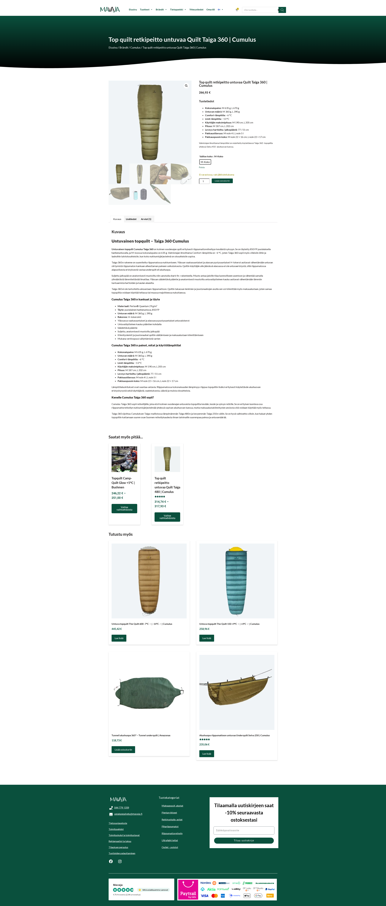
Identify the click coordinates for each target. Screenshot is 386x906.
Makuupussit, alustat (172, 805)
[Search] (282, 10)
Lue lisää (119, 638)
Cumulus (135, 47)
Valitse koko (206, 156)
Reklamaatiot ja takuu (120, 841)
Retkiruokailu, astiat (172, 819)
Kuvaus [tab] (117, 219)
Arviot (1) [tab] (146, 219)
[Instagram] (120, 861)
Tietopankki (176, 9)
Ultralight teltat (170, 840)
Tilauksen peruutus (118, 847)
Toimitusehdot (116, 829)
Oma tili (210, 9)
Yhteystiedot (196, 9)
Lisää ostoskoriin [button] (123, 749)
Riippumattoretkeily (172, 833)
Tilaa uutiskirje (244, 840)
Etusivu (133, 9)
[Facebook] (111, 861)
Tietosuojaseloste (118, 823)
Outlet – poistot (170, 847)
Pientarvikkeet (169, 812)
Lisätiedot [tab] (131, 219)
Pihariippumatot (170, 826)
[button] (186, 85)
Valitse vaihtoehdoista (124, 508)
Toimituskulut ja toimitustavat (124, 835)
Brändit (160, 9)
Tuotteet (144, 9)
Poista (202, 167)
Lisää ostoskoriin (222, 180)
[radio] (205, 162)
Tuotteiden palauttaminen (122, 853)
